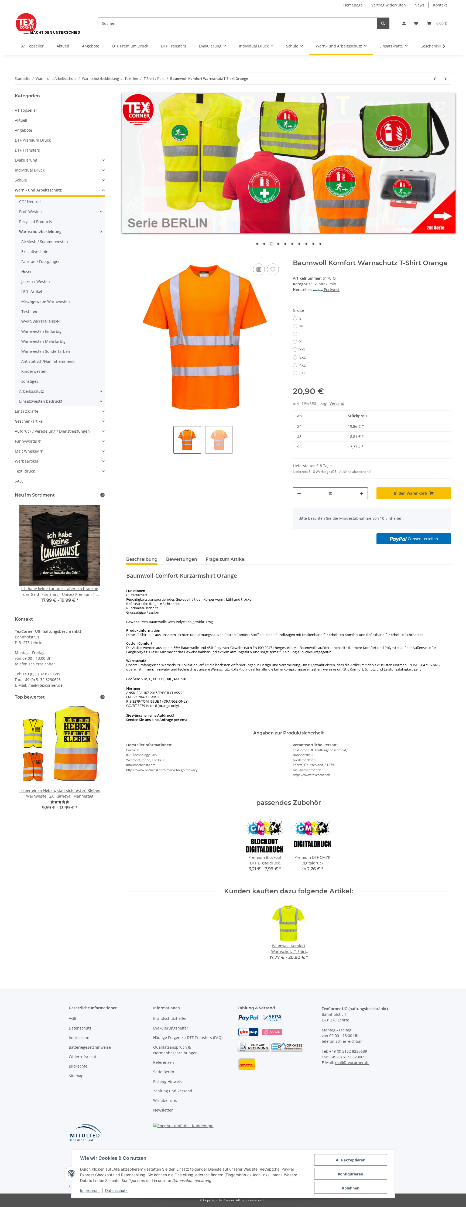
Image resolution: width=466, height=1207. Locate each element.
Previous (28, 557)
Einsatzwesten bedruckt (40, 401)
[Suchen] (383, 23)
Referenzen (163, 1062)
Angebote (23, 130)
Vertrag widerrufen (388, 5)
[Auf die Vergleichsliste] (259, 269)
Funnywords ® (28, 441)
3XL (302, 357)
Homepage (353, 5)
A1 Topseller (26, 110)
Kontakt (440, 5)
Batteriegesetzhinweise (90, 1047)
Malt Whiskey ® (29, 451)
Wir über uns (165, 1100)
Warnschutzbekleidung (40, 231)
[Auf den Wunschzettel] (273, 269)
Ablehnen (350, 1188)
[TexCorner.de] (47, 23)
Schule (21, 180)
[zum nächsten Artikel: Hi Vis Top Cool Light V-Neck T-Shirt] (445, 78)
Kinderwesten (33, 371)
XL (301, 341)
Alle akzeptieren (350, 1160)
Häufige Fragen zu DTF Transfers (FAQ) (187, 1037)
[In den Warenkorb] (130, 256)
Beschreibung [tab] (141, 559)
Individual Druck (29, 170)
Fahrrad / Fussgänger (40, 261)
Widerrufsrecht (82, 1056)
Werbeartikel (26, 461)
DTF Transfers (27, 150)
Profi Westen (30, 211)
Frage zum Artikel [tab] (226, 559)
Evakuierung (26, 160)
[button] (404, 23)
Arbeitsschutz (31, 391)
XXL (302, 349)
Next (91, 557)
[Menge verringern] (299, 493)
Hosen (27, 271)
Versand (337, 403)
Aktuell (21, 120)
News (419, 5)
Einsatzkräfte (26, 411)
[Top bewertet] (102, 697)
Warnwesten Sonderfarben (45, 351)
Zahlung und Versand (172, 1090)
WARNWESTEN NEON (40, 321)
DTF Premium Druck (33, 140)
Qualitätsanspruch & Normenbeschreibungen (175, 1050)
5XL (302, 372)
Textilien (29, 311)
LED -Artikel (31, 291)
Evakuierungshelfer (170, 1028)
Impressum (79, 1037)
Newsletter (163, 1110)
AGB (72, 1018)
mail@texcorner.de (45, 685)
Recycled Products (35, 221)
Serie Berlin (163, 1071)
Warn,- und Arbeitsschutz (38, 190)
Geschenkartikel (29, 421)
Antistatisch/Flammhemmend (48, 361)
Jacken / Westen (35, 281)
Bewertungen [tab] (181, 559)
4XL (302, 365)
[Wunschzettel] (416, 23)
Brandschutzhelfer (170, 1018)
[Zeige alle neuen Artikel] (102, 495)
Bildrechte (78, 1066)
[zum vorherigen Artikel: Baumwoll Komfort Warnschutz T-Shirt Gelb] (434, 78)
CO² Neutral (30, 201)
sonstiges (29, 381)
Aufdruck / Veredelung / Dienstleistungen (52, 431)
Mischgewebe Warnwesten (45, 301)
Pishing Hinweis (167, 1081)
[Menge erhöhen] (362, 493)
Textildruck (25, 471)
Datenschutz (80, 1028)
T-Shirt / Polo (324, 283)
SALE (19, 481)
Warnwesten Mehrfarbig (43, 341)
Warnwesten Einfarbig (41, 331)
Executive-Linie (34, 251)
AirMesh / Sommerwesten (44, 241)
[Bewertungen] (59, 802)
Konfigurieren (350, 1174)
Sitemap (76, 1075)
